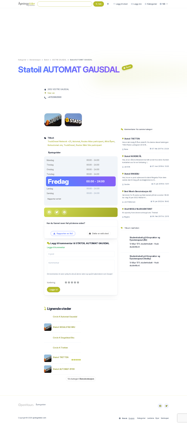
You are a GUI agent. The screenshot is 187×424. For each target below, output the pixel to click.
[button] (163, 4)
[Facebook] (160, 405)
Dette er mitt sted (100, 233)
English (131, 418)
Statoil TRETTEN (60, 357)
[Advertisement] (93, 30)
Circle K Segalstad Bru (63, 337)
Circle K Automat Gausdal (65, 316)
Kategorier (141, 418)
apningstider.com (39, 418)
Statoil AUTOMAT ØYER (64, 369)
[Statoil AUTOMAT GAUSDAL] (52, 119)
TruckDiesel (69, 145)
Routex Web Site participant (89, 145)
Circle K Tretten (60, 347)
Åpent (128, 67)
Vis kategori (81, 379)
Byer (157, 418)
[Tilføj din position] (107, 4)
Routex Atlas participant (92, 141)
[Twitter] (166, 405)
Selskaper (165, 418)
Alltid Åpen (110, 141)
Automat (76, 141)
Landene (150, 418)
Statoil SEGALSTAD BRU (64, 327)
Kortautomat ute (55, 145)
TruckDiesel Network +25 (59, 141)
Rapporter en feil (54, 199)
